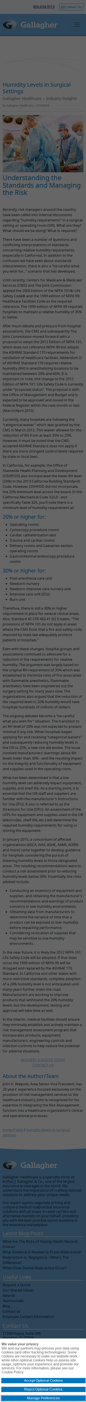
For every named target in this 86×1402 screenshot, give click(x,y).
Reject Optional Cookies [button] (43, 1389)
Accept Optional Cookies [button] (43, 1380)
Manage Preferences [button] (43, 1398)
